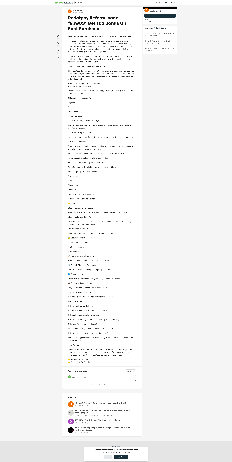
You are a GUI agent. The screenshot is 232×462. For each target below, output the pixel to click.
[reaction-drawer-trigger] (57, 37)
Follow (160, 16)
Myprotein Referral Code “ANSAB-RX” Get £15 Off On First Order (158, 42)
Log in (158, 2)
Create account (169, 2)
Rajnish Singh (77, 10)
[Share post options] (58, 57)
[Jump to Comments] (58, 44)
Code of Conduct (96, 384)
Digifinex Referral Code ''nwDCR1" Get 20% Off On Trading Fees (159, 34)
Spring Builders (115, 446)
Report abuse (108, 384)
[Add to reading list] (58, 51)
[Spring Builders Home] (64, 2)
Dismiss (108, 457)
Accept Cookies (121, 457)
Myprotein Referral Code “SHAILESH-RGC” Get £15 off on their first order (159, 50)
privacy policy (115, 452)
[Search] (76, 2)
